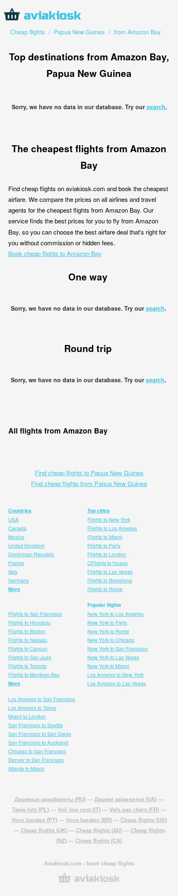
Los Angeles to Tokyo (32, 707)
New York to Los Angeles (115, 613)
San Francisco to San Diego (39, 733)
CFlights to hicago (107, 562)
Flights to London (106, 554)
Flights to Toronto (27, 665)
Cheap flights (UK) (44, 830)
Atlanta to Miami (26, 768)
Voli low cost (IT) (79, 810)
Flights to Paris (103, 545)
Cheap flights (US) (143, 820)
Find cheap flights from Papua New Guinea (89, 483)
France (16, 562)
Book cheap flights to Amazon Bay (55, 253)
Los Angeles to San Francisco (41, 698)
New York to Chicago (111, 639)
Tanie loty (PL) (30, 810)
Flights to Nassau (27, 639)
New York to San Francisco (117, 648)
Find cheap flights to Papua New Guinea (89, 472)
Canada (17, 528)
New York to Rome (108, 631)
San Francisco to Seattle (35, 724)
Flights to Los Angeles (112, 528)
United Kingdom (26, 545)
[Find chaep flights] (89, 881)
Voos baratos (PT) (34, 820)
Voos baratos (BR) (89, 820)
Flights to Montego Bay (34, 674)
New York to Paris (107, 622)
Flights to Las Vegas (109, 571)
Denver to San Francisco (36, 759)
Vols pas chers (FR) (134, 810)
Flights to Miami (105, 536)
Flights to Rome (105, 588)
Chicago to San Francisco (37, 751)
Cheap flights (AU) (99, 830)
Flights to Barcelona (109, 580)
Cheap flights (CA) (98, 841)
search (156, 107)
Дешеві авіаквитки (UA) (125, 799)
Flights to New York (108, 519)
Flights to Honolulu (29, 622)
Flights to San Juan (29, 657)
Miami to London (27, 716)
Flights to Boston (27, 631)
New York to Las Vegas (113, 657)
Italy (12, 571)
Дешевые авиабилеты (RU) (50, 799)
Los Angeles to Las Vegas (116, 683)
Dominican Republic (31, 554)
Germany (18, 580)
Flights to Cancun (28, 648)
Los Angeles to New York (115, 674)
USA (13, 519)
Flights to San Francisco (35, 613)
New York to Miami (108, 665)
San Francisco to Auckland (38, 742)
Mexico (16, 536)
